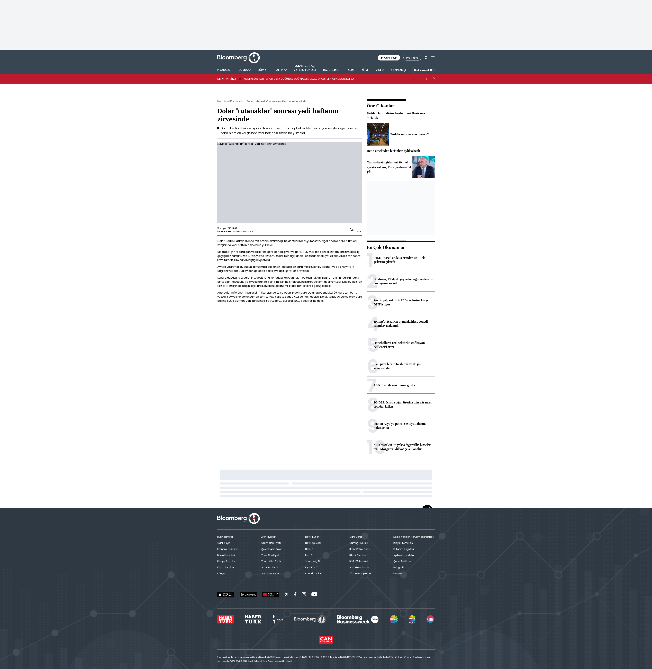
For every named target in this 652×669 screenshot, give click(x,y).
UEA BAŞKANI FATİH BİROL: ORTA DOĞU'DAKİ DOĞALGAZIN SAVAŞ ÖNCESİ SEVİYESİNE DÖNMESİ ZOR (299, 79)
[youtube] (314, 595)
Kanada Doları (313, 573)
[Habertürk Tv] (253, 619)
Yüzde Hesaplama (360, 573)
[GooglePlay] (248, 594)
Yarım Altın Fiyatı (271, 561)
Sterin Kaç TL (312, 561)
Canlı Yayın (223, 543)
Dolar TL (310, 549)
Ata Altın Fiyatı (269, 567)
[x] (287, 595)
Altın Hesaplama (359, 567)
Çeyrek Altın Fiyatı (271, 549)
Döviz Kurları (312, 537)
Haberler (239, 101)
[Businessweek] (357, 619)
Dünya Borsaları (226, 561)
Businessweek (225, 537)
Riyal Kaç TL (312, 567)
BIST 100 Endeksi (358, 561)
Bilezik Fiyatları (357, 555)
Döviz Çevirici (313, 543)
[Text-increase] (352, 230)
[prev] (426, 79)
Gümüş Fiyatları (358, 543)
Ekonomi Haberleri (227, 549)
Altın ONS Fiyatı (270, 573)
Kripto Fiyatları (225, 567)
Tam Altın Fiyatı (270, 555)
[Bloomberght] (238, 57)
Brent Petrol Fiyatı (359, 549)
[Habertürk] (225, 619)
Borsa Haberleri (226, 555)
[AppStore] (225, 594)
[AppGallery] (270, 594)
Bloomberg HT (224, 101)
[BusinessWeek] (423, 70)
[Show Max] (431, 619)
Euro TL (309, 555)
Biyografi (398, 567)
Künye (221, 573)
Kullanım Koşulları (403, 549)
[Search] (426, 57)
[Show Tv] (394, 619)
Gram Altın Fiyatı (271, 543)
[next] (434, 79)
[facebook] (295, 595)
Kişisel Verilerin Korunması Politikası (413, 537)
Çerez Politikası (402, 561)
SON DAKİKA (226, 79)
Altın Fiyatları (268, 537)
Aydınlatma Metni (403, 555)
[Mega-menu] (433, 57)
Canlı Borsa (356, 537)
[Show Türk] (412, 619)
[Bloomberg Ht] (310, 619)
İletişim (397, 573)
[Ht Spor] (277, 619)
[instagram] (304, 595)
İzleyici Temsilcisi (403, 543)
